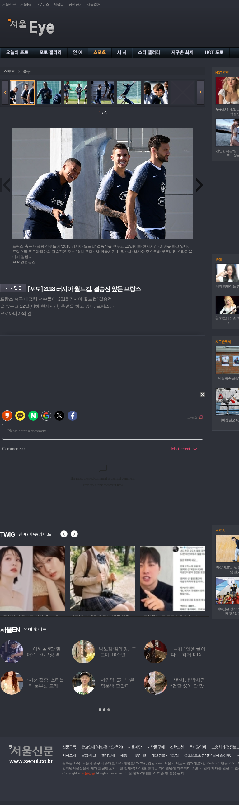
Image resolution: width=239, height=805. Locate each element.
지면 (99, 747)
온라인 (109, 747)
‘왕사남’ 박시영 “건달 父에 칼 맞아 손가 (22, 685)
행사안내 (108, 755)
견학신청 (177, 747)
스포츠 (9, 71)
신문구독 (69, 747)
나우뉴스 (42, 4)
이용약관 (139, 755)
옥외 (118, 747)
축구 (26, 71)
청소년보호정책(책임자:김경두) (207, 755)
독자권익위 (197, 747)
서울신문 (9, 4)
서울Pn (25, 4)
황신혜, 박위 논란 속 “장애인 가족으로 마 (158, 654)
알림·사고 (88, 755)
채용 (123, 755)
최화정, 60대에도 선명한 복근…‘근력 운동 (158, 685)
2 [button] (104, 709)
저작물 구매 (156, 747)
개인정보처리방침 (165, 755)
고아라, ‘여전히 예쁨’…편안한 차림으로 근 (86, 685)
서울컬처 (94, 4)
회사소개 (69, 755)
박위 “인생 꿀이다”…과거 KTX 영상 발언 (21, 654)
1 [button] (100, 709)
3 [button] (108, 709)
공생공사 (75, 4)
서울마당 (135, 747)
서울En (59, 4)
